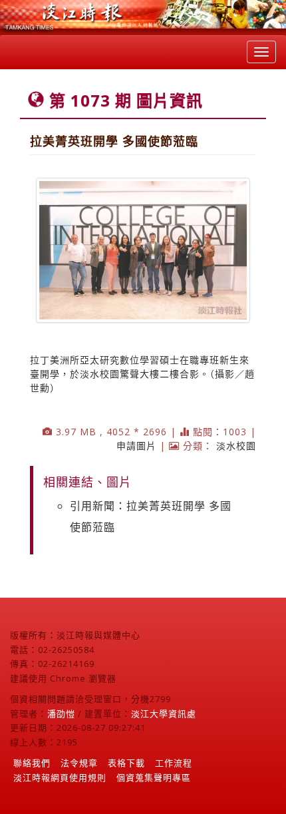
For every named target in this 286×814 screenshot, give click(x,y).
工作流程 (173, 763)
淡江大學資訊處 (163, 713)
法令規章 (79, 763)
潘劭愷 (61, 713)
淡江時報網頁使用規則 (59, 777)
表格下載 (126, 763)
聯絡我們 (32, 763)
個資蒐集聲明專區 (153, 777)
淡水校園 (236, 445)
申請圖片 (136, 445)
